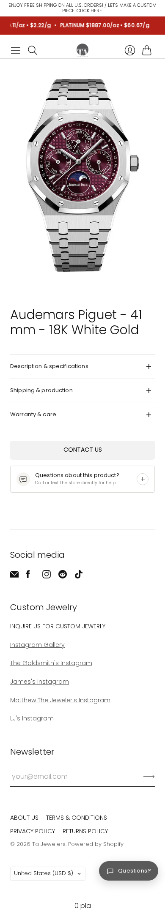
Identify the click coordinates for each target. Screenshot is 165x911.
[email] (14, 576)
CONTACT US (82, 449)
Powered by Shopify (96, 844)
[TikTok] (78, 576)
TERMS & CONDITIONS (76, 817)
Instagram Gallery (37, 645)
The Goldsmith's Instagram (51, 663)
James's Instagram (39, 681)
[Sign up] (149, 776)
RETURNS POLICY (85, 831)
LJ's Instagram (32, 718)
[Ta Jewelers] (82, 50)
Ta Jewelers (49, 844)
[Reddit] (62, 576)
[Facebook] (28, 576)
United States (43, 873)
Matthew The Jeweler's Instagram (60, 700)
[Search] (33, 50)
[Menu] (16, 50)
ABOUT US (24, 817)
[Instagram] (46, 576)
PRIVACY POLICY (32, 831)
